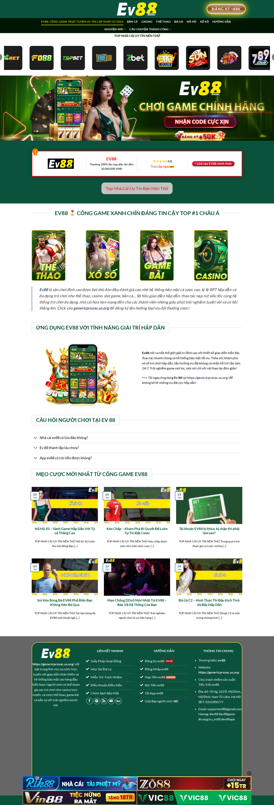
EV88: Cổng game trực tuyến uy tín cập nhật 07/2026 (82, 21)
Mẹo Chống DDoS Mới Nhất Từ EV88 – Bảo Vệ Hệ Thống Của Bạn (137, 602)
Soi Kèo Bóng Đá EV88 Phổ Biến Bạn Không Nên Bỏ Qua (64, 602)
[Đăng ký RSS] (104, 701)
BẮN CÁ (132, 21)
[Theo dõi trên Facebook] (89, 701)
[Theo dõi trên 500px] (118, 701)
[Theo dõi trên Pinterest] (96, 701)
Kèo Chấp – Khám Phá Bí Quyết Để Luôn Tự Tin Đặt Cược (137, 531)
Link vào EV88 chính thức (214, 163)
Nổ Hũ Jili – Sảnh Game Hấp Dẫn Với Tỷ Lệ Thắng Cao (65, 531)
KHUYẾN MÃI (114, 29)
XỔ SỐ (204, 21)
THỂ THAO (163, 21)
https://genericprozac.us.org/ (208, 377)
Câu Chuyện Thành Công (148, 29)
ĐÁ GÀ (178, 21)
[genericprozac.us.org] (137, 9)
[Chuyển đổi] (36, 438)
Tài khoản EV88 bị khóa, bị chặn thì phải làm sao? (209, 531)
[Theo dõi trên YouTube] (111, 701)
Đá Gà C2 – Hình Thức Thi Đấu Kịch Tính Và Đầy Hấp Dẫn (209, 602)
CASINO (146, 21)
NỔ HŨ (191, 21)
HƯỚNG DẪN (221, 21)
